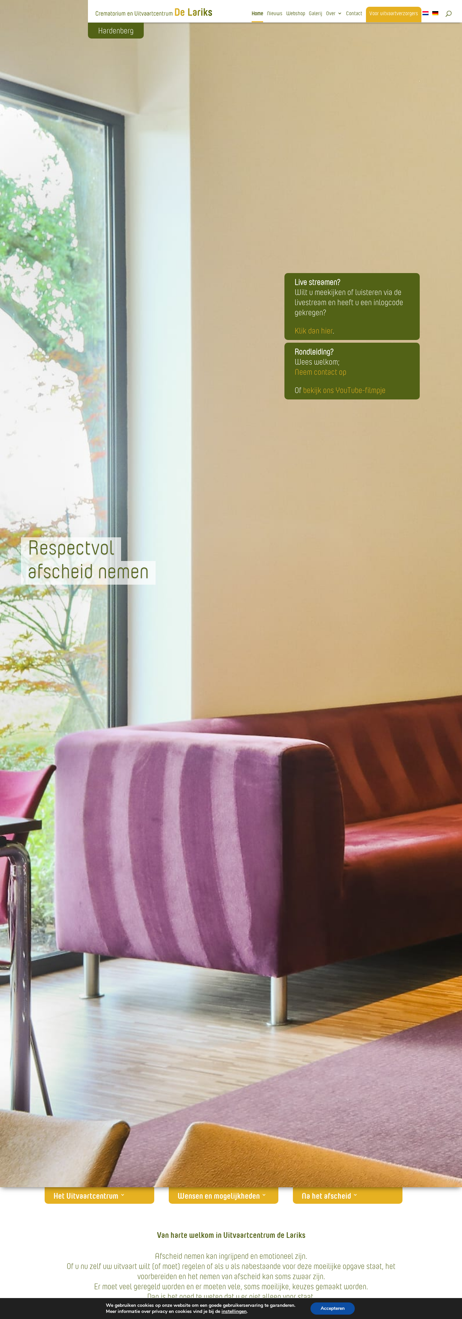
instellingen (234, 1312)
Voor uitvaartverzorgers (393, 14)
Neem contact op (320, 372)
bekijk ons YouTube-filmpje (344, 390)
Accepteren (333, 1308)
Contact (354, 14)
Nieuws (274, 14)
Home (257, 14)
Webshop (295, 14)
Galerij (315, 14)
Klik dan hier (313, 331)
